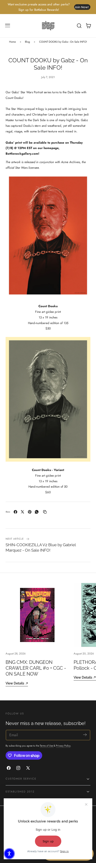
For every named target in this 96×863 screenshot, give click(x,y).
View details (15, 683)
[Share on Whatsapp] (36, 512)
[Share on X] (22, 512)
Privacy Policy (63, 745)
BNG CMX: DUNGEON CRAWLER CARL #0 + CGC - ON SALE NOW (36, 668)
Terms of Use (47, 745)
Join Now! (82, 7)
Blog (27, 42)
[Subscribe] (84, 735)
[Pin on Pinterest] (29, 512)
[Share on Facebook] (15, 512)
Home (12, 42)
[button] (7, 26)
